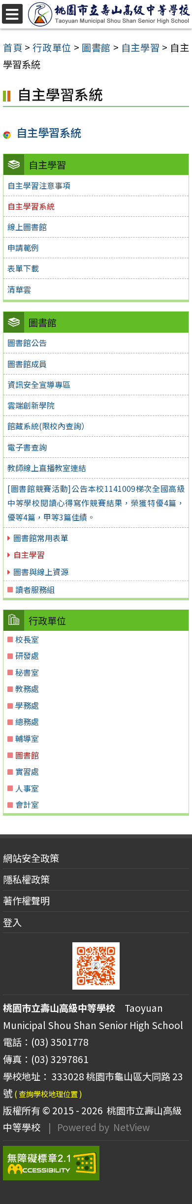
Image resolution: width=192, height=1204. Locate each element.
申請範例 (23, 247)
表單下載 (23, 268)
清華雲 (19, 289)
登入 (12, 922)
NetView (131, 1127)
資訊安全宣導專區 (38, 384)
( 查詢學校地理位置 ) (48, 1093)
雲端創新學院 (31, 405)
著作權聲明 (26, 900)
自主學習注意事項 (38, 185)
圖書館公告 (27, 342)
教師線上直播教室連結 (46, 468)
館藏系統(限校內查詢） (48, 426)
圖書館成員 (27, 364)
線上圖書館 (27, 227)
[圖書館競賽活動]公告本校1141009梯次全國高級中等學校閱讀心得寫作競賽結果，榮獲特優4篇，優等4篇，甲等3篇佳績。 (96, 502)
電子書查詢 (27, 447)
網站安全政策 (31, 858)
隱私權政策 (26, 879)
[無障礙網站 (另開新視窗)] (96, 1163)
